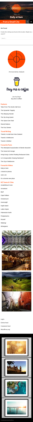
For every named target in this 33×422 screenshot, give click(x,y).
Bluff (2, 192)
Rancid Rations (5, 124)
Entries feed (4, 322)
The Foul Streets (6, 127)
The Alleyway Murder (7, 114)
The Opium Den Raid (7, 120)
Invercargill (4, 202)
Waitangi (3, 223)
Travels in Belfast (6, 141)
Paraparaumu (5, 216)
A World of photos (6, 171)
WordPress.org (5, 329)
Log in (2, 319)
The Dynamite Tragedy (8, 110)
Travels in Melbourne (7, 137)
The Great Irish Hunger (8, 151)
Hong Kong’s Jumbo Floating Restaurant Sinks (15, 154)
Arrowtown (4, 188)
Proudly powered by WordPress (7, 420)
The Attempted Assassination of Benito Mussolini (16, 148)
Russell (3, 219)
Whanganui (4, 226)
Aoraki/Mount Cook (7, 185)
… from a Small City (10, 21)
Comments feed (5, 326)
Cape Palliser (5, 195)
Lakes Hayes (5, 209)
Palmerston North (6, 212)
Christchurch (5, 199)
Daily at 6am (4, 168)
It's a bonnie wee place (8, 178)
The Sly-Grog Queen (7, 117)
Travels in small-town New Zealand (11, 134)
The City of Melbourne (7, 161)
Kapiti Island (4, 206)
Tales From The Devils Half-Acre (11, 107)
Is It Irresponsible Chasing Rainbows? (12, 158)
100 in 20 (3, 175)
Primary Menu (31, 22)
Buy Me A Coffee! (16, 99)
